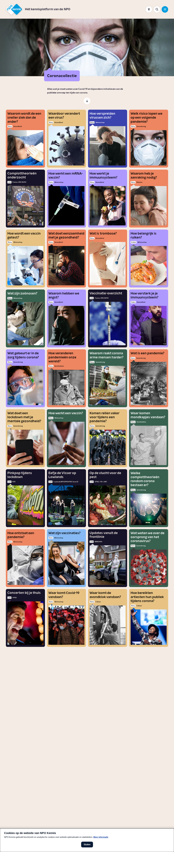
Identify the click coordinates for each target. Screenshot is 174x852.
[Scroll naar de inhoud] (87, 101)
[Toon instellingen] (149, 9)
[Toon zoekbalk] (157, 9)
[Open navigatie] (165, 9)
